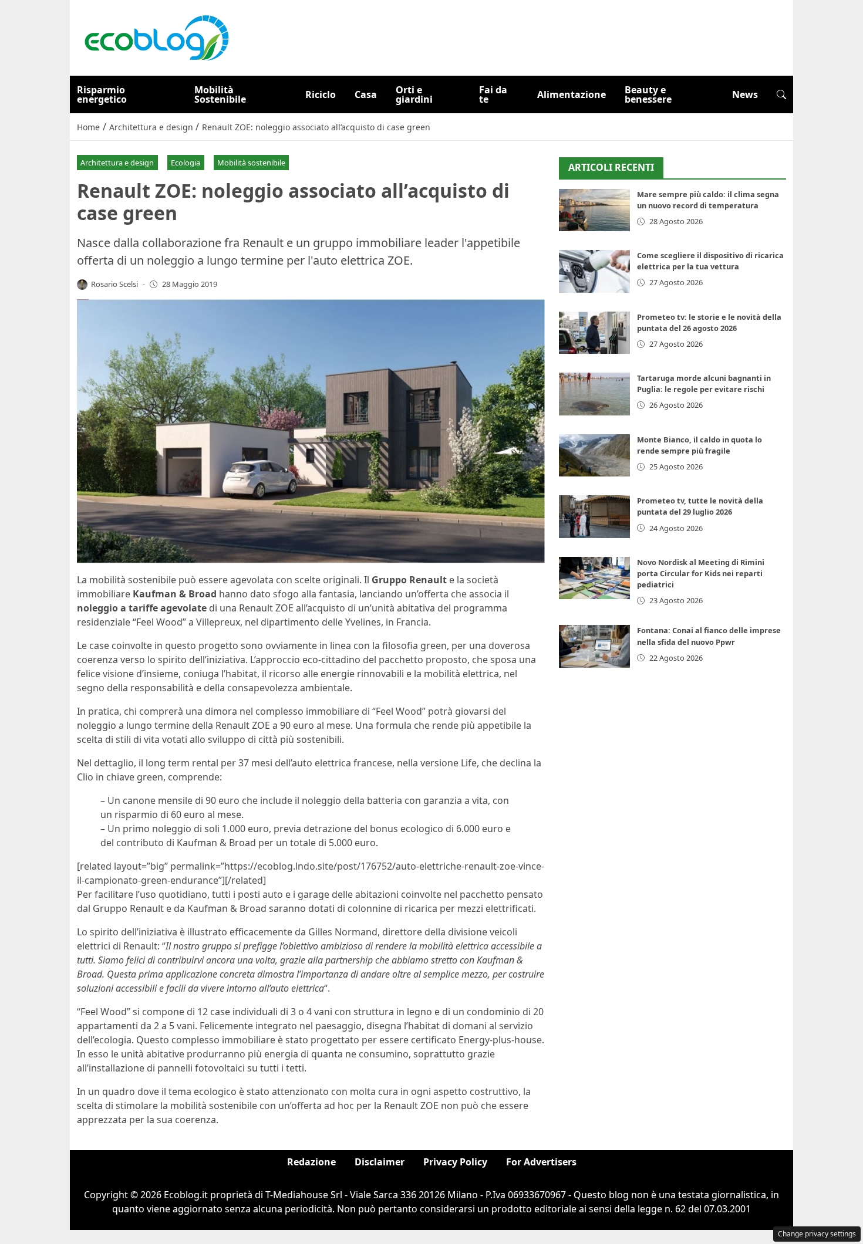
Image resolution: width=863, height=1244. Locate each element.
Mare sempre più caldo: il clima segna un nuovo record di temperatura (708, 200)
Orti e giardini (414, 94)
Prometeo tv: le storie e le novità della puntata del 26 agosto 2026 (709, 322)
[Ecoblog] (156, 37)
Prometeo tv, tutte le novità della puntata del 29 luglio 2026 (700, 506)
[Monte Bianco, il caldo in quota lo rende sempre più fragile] (594, 455)
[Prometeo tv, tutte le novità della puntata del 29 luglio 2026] (594, 516)
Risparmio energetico (102, 94)
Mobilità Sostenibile (220, 94)
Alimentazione (571, 94)
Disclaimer (379, 1161)
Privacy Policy (455, 1161)
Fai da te (493, 94)
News (745, 94)
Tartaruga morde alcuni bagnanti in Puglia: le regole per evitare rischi (704, 383)
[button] (781, 94)
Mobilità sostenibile (251, 162)
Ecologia (185, 162)
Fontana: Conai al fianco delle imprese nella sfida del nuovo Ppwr (709, 636)
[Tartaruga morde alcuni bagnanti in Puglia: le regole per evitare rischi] (594, 394)
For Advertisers (541, 1161)
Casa (366, 94)
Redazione (311, 1161)
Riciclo (320, 94)
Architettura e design (117, 162)
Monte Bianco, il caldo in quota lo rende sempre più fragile (699, 445)
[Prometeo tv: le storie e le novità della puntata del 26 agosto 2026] (594, 333)
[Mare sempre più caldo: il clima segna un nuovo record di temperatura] (594, 210)
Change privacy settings (817, 1234)
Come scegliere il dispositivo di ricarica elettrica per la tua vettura (710, 261)
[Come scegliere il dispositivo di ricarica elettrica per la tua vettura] (594, 271)
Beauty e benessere (648, 94)
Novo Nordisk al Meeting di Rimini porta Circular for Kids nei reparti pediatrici (700, 573)
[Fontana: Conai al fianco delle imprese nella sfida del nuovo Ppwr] (594, 646)
